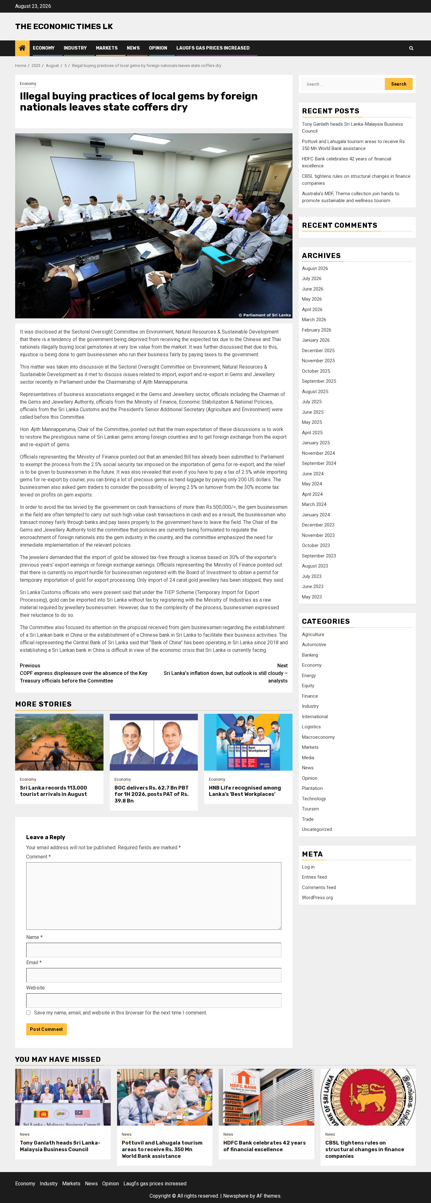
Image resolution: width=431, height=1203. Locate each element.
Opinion (158, 48)
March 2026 (314, 319)
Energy (309, 675)
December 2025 (318, 350)
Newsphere (236, 1196)
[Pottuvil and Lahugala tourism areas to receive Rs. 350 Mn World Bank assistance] (165, 1097)
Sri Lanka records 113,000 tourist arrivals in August (53, 791)
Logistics (311, 727)
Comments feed (319, 887)
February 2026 (316, 330)
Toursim (310, 809)
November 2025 (318, 361)
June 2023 (312, 586)
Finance (310, 696)
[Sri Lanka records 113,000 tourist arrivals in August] (59, 742)
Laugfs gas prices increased (213, 48)
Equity (308, 686)
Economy (44, 48)
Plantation (312, 788)
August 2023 (315, 566)
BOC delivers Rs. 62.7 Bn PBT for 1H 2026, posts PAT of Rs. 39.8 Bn (152, 794)
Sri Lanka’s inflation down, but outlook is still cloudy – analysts (226, 673)
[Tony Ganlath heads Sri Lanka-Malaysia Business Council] (63, 1097)
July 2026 (312, 278)
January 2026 (316, 340)
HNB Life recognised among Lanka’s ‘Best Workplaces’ (245, 791)
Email (34, 962)
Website (35, 988)
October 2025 (316, 371)
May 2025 (312, 422)
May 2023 (312, 597)
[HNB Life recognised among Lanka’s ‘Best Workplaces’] (248, 742)
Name (34, 937)
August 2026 (315, 268)
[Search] (411, 48)
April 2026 (312, 309)
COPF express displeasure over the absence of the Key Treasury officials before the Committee (83, 673)
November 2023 (318, 535)
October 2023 (316, 545)
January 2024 (316, 515)
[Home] (22, 48)
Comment (38, 857)
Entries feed (314, 877)
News (133, 48)
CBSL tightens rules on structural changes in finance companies (364, 1149)
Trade (308, 819)
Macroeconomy (318, 737)
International (315, 716)
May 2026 (312, 299)
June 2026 (312, 289)
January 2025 (316, 443)
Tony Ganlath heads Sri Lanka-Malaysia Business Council (60, 1146)
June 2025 (312, 412)
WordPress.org (317, 897)
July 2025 (312, 402)
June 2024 (312, 474)
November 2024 (318, 453)
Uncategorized (317, 829)
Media (308, 757)
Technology (314, 798)
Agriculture (313, 634)
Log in (308, 866)
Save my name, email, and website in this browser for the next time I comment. (120, 1013)
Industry (75, 48)
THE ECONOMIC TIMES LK (64, 26)
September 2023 (319, 556)
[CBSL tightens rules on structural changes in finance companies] (368, 1097)
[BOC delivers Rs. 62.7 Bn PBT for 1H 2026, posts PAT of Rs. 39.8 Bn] (154, 742)
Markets (107, 48)
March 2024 (314, 504)
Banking (310, 655)
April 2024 (312, 494)
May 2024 (312, 484)
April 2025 (312, 433)
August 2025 (315, 391)
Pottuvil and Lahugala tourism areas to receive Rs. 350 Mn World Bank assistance (162, 1149)
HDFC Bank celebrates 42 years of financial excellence (264, 1146)
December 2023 (318, 525)
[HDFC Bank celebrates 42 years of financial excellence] (266, 1097)
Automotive (314, 644)
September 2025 (319, 381)
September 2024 (319, 463)
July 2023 (312, 576)
